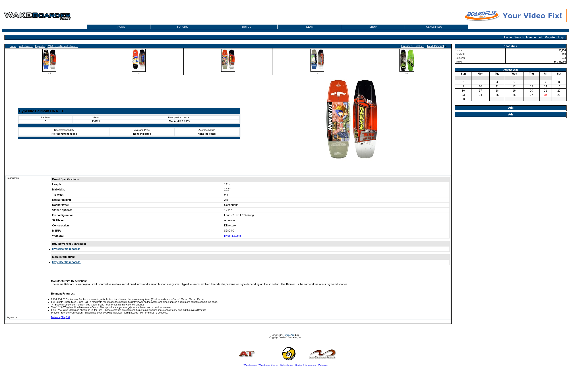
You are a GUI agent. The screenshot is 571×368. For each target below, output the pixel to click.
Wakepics (322, 365)
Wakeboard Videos (268, 365)
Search (518, 37)
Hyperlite (40, 46)
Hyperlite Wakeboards (66, 249)
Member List (534, 37)
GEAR (309, 26)
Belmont (55, 317)
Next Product (435, 46)
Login (561, 37)
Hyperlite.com (232, 235)
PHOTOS (246, 26)
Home (508, 37)
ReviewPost (289, 335)
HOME (121, 26)
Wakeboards (26, 46)
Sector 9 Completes (305, 365)
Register (550, 37)
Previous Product (412, 46)
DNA (62, 317)
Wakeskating (286, 365)
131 (68, 317)
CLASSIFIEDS (434, 26)
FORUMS (182, 26)
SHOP (373, 26)
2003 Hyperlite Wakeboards (63, 46)
